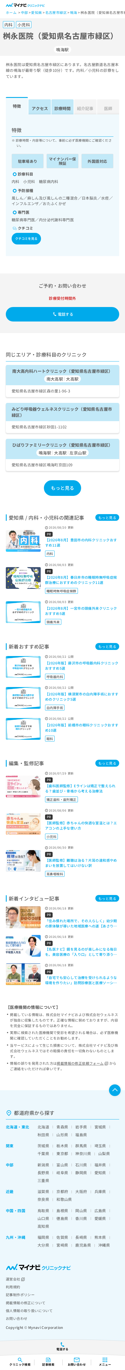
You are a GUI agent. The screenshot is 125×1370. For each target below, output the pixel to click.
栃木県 (62, 1145)
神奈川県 (83, 1153)
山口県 (43, 1218)
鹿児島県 (83, 1245)
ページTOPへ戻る (115, 1090)
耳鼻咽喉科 (55, 874)
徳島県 (62, 1218)
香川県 (81, 1218)
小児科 (51, 836)
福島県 (81, 1134)
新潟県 (43, 1165)
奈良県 (43, 1199)
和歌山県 (64, 1199)
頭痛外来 (53, 622)
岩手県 (81, 1127)
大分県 (43, 1245)
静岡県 (81, 1172)
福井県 (100, 1165)
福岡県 (43, 1237)
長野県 (43, 1172)
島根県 (62, 1210)
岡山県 (81, 1210)
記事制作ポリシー (20, 1294)
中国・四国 (15, 1210)
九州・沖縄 (15, 1237)
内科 (50, 553)
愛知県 (100, 1172)
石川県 (81, 1165)
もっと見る (62, 487)
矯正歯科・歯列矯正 (61, 799)
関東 (10, 1145)
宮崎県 (62, 1245)
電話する (65, 314)
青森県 (62, 1127)
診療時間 (62, 108)
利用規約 (13, 1286)
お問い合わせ (16, 1318)
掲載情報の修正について (25, 1302)
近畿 (10, 1191)
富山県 (62, 1165)
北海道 (11, 1127)
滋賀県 (43, 1191)
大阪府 (81, 1191)
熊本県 (100, 1237)
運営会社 (13, 1278)
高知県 (43, 1226)
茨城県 (43, 1145)
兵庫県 (100, 1191)
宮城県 (100, 1127)
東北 (25, 1127)
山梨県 (104, 1153)
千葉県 (43, 1153)
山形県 (62, 1134)
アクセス (40, 108)
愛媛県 (100, 1218)
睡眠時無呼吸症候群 (61, 591)
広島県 (100, 1210)
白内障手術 (55, 707)
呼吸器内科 (55, 676)
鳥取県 (43, 1210)
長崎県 (81, 1237)
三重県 (43, 1180)
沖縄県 (104, 1245)
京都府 (62, 1191)
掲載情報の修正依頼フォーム (80, 1063)
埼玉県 (100, 1145)
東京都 (62, 1153)
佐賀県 (62, 1237)
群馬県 (81, 1145)
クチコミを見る (26, 238)
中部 (10, 1165)
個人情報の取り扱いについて (29, 1310)
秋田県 (43, 1134)
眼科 (50, 738)
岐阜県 (62, 1172)
